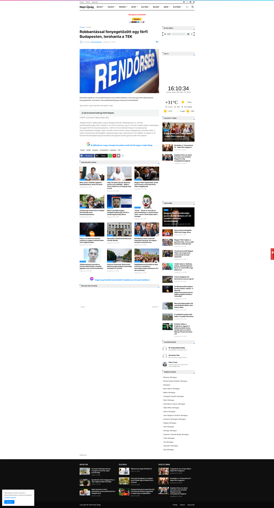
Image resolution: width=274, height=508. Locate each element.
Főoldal (82, 27)
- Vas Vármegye (167, 442)
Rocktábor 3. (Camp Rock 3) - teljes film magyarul (183, 146)
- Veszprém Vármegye (170, 446)
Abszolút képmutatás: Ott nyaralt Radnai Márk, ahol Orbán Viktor (183, 305)
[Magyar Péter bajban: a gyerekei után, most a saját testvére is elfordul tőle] (167, 242)
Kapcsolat (95, 2)
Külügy (111, 7)
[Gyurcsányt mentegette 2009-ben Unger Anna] (167, 232)
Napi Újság (87, 7)
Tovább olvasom (10, 497)
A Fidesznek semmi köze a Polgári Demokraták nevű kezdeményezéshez (92, 212)
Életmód (177, 7)
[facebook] (184, 2)
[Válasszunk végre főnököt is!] (124, 471)
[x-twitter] (187, 2)
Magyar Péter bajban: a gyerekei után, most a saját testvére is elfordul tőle (184, 242)
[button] (187, 7)
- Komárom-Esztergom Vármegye (174, 419)
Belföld (88, 27)
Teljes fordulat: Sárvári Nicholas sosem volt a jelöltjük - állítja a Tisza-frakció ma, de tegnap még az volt (119, 185)
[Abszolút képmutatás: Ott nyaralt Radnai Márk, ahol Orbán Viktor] (167, 305)
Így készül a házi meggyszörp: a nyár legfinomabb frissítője (103, 481)
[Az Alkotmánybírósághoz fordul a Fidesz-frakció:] (167, 289)
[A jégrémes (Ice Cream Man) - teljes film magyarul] (163, 471)
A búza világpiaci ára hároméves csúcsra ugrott (184, 278)
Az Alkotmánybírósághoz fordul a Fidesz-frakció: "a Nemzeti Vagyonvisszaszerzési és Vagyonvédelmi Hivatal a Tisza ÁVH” (183, 291)
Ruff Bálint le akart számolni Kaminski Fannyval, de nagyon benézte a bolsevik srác (145, 240)
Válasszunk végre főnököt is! (141, 469)
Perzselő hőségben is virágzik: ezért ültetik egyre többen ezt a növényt (142, 480)
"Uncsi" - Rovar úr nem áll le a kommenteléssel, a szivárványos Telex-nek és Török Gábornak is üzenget (146, 213)
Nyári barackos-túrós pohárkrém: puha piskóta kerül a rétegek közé (103, 491)
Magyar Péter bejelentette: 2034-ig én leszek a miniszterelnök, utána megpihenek (146, 184)
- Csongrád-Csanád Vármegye (173, 396)
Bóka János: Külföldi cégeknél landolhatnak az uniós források (91, 183)
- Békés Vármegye (168, 392)
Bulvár (156, 7)
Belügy (100, 7)
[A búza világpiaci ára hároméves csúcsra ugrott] (167, 279)
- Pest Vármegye (168, 427)
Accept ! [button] (9, 502)
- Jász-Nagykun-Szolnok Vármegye (175, 415)
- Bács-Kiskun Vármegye (171, 389)
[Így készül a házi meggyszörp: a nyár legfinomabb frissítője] (85, 482)
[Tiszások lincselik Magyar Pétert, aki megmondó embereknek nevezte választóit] (167, 253)
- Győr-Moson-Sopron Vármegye (173, 404)
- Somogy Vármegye (169, 430)
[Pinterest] (114, 156)
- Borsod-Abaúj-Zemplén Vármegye (174, 381)
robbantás (113, 150)
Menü (166, 7)
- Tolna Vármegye (168, 438)
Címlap (82, 2)
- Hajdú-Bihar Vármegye (170, 408)
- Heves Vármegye (168, 411)
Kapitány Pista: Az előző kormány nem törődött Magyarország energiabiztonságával (183, 158)
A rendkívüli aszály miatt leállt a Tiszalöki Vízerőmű (183, 315)
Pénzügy (122, 7)
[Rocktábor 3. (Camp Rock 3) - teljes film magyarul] (167, 147)
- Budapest (166, 385)
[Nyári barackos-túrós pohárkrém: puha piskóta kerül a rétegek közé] (85, 491)
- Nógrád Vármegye (169, 423)
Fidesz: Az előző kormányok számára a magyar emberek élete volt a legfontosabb (92, 240)
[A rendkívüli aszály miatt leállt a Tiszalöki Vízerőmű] (167, 316)
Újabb (83, 307)
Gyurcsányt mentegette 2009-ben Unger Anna (182, 231)
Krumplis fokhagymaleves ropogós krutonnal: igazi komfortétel (101, 470)
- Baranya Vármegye (169, 377)
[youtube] (190, 2)
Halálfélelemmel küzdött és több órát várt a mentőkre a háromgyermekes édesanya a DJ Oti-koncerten (146, 267)
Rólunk (88, 2)
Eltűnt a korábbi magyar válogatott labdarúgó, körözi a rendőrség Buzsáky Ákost (118, 212)
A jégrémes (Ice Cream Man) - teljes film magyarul (181, 470)
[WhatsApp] (110, 156)
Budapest (95, 150)
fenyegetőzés (104, 150)
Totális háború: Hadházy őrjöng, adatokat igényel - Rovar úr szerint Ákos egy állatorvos (183, 267)
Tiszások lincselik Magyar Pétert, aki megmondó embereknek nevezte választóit (183, 254)
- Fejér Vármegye (168, 400)
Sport (133, 7)
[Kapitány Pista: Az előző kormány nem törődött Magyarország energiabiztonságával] (167, 157)
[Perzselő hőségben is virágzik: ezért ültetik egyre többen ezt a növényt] (124, 480)
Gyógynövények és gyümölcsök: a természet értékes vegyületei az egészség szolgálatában (143, 491)
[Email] (118, 156)
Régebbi (155, 307)
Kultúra (144, 7)
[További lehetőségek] (122, 156)
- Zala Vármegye (168, 449)
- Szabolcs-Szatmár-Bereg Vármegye (175, 434)
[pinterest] (193, 2)
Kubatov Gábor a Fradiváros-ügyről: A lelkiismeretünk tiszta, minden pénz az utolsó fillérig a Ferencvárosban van (183, 329)
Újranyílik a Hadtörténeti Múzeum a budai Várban (119, 239)
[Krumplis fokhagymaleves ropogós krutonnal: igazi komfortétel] (85, 471)
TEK (119, 150)
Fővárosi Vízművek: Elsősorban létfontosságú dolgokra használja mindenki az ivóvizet (119, 266)
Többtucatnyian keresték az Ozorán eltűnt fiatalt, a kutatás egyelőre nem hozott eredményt (91, 266)
